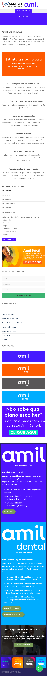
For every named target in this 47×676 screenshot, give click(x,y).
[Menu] (43, 4)
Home (4, 310)
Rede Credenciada (9, 331)
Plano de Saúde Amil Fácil (12, 323)
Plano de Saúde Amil (10, 318)
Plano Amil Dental (9, 327)
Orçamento (6, 335)
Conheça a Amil (8, 314)
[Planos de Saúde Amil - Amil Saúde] (20, 4)
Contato (5, 340)
